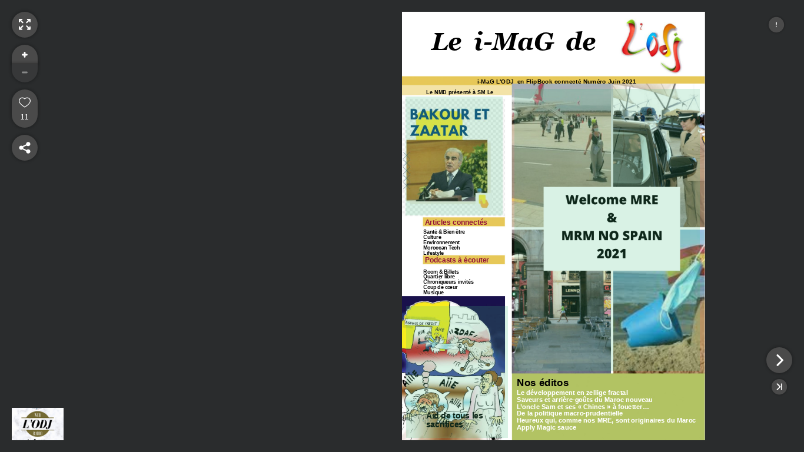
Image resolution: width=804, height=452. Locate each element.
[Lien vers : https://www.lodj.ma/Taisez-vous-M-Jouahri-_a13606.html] (454, 156)
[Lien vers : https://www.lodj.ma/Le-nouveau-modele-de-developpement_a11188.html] (607, 230)
